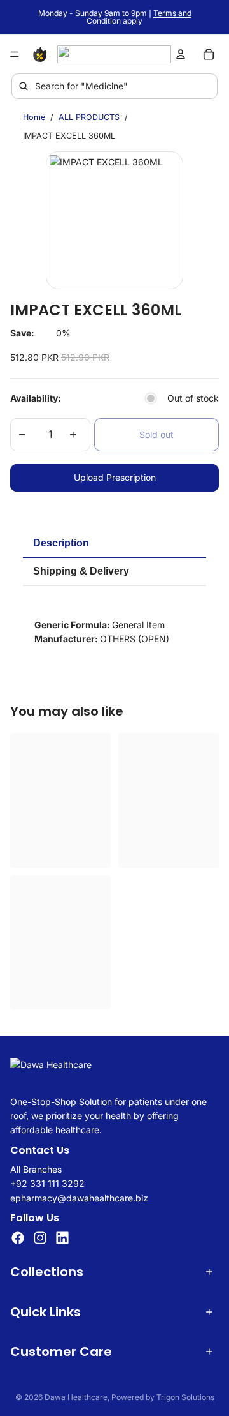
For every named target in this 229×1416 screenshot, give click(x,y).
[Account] (181, 54)
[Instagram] (40, 1238)
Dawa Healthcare (76, 1397)
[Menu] (14, 54)
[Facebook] (17, 1238)
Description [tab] (61, 543)
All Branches (36, 1169)
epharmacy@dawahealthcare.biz (79, 1198)
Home (34, 117)
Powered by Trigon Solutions (162, 1397)
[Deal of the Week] (42, 54)
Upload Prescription (115, 477)
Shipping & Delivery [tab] (81, 571)
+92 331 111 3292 (47, 1184)
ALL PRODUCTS (89, 117)
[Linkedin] (62, 1238)
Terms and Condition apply (139, 17)
